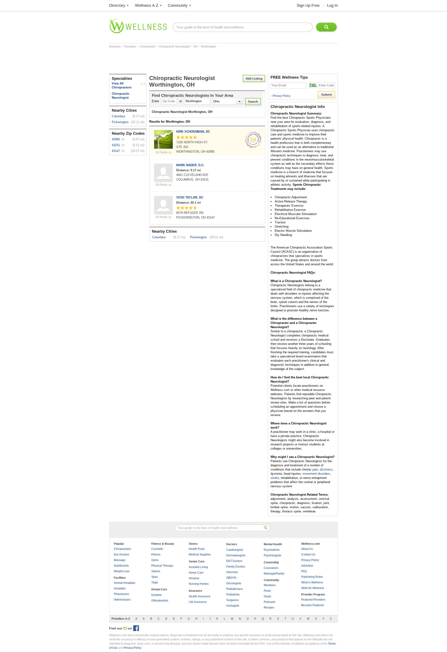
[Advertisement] (194, 60)
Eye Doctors (121, 554)
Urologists (232, 605)
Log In (332, 5)
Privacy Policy (280, 95)
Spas (154, 576)
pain (315, 469)
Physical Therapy (162, 565)
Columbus (118, 116)
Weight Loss (121, 571)
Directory (117, 5)
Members (270, 585)
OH (195, 46)
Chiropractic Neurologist (174, 46)
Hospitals (120, 588)
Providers (130, 46)
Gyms (155, 560)
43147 (116, 151)
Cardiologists (234, 549)
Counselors (271, 568)
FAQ (304, 571)
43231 (116, 145)
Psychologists (272, 555)
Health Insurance (199, 596)
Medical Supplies (200, 554)
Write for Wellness (312, 588)
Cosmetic (157, 549)
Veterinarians (122, 599)
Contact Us (308, 554)
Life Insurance (198, 602)
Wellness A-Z (146, 5)
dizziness (326, 469)
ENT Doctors (234, 561)
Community (178, 5)
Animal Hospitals (124, 583)
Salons (155, 571)
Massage (119, 560)
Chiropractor (148, 46)
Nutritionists (121, 565)
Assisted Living (198, 567)
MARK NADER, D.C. (190, 165)
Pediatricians (234, 589)
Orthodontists (159, 600)
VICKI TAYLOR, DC (189, 197)
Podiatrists (233, 594)
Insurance (195, 590)
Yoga (154, 582)
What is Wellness (312, 582)
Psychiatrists (272, 549)
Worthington (208, 46)
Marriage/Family (274, 573)
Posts (267, 590)
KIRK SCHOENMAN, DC (193, 131)
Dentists (156, 595)
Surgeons (232, 600)
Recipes (269, 607)
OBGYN (231, 577)
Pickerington (120, 122)
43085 (116, 139)
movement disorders (316, 473)
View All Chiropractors (122, 85)
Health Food (196, 549)
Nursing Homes (199, 583)
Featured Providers (313, 599)
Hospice (194, 578)
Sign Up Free (308, 5)
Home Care (196, 572)
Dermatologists (235, 555)
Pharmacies (121, 594)
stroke (275, 478)
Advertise (307, 565)
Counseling (271, 562)
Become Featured (312, 605)
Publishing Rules (312, 576)
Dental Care (159, 589)
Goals (267, 596)
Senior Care (197, 561)
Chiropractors (122, 549)
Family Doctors (235, 566)
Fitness (155, 554)
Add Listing (254, 78)
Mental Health (273, 544)
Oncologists (233, 583)
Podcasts (269, 602)
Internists (232, 572)
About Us (307, 549)
